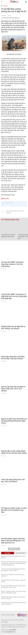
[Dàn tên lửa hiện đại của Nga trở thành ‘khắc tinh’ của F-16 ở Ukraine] (14, 375)
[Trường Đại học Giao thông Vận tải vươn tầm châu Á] (9, 227)
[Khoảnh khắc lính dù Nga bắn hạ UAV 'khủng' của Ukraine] (14, 315)
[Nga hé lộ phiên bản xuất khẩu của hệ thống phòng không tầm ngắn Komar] (14, 407)
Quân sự (3, 269)
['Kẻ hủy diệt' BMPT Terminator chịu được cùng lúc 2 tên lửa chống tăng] (14, 251)
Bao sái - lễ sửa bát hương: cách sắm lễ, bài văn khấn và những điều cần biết (13, 592)
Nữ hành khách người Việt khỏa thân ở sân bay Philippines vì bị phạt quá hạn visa (13, 541)
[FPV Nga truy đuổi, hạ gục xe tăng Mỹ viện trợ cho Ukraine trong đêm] (14, 496)
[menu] (2, 1)
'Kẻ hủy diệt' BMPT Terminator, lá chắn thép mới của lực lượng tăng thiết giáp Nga (14, 296)
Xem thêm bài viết (14, 548)
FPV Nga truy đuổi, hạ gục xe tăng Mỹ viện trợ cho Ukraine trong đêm (13, 510)
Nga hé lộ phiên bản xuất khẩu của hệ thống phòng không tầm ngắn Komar (14, 421)
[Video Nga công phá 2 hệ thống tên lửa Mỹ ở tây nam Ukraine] (14, 345)
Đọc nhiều (7, 553)
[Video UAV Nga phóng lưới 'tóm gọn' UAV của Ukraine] (14, 468)
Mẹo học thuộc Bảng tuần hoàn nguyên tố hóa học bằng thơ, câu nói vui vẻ (13, 586)
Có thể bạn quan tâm (10, 219)
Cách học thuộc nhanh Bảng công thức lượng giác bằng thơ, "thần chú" (13, 569)
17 (17, 570)
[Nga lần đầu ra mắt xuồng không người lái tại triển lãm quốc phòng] (14, 439)
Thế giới (5, 5)
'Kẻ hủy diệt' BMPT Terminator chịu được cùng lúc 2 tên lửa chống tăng (12, 264)
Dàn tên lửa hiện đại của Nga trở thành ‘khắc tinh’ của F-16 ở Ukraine (13, 389)
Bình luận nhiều (20, 553)
